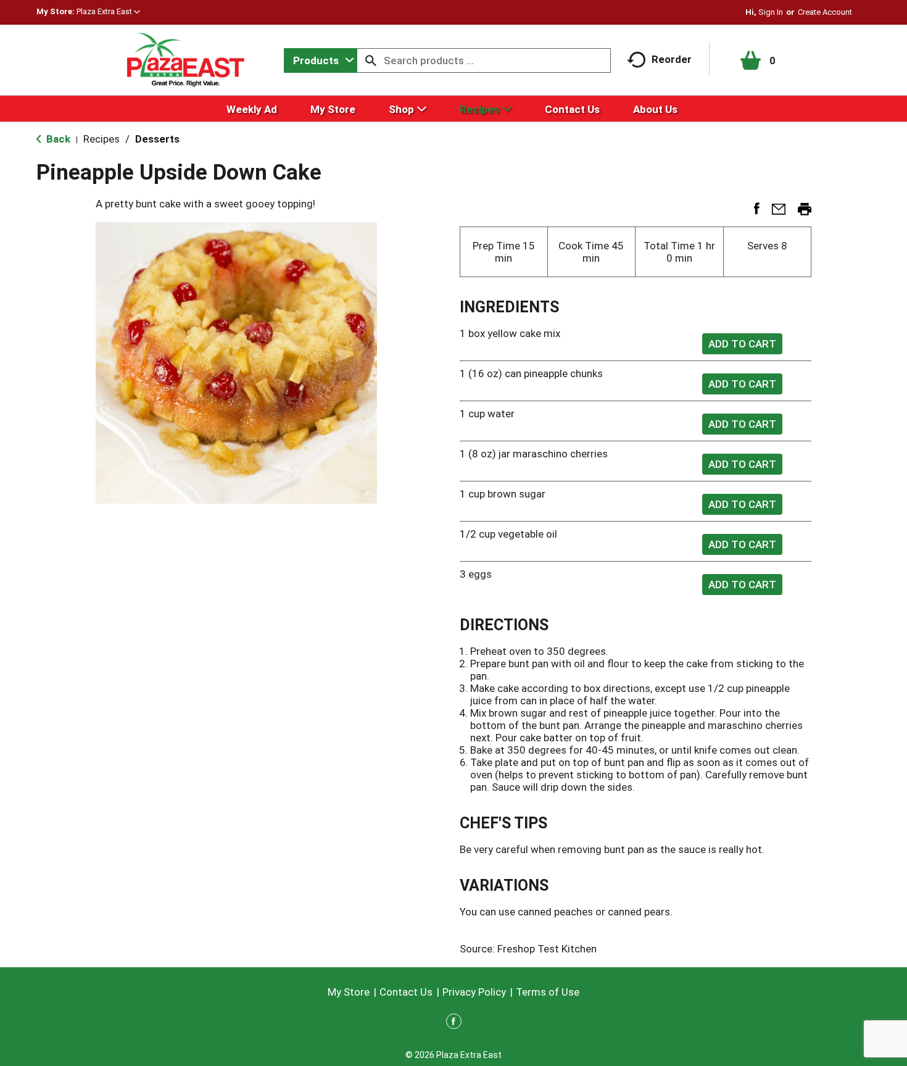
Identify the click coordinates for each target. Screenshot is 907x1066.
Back (57, 139)
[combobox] (320, 60)
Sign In (770, 12)
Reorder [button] (672, 59)
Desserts (157, 139)
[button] (108, 11)
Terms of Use (547, 992)
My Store (349, 992)
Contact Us (406, 992)
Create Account (825, 12)
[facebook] (454, 1023)
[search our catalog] (370, 60)
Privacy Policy (474, 992)
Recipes (101, 139)
